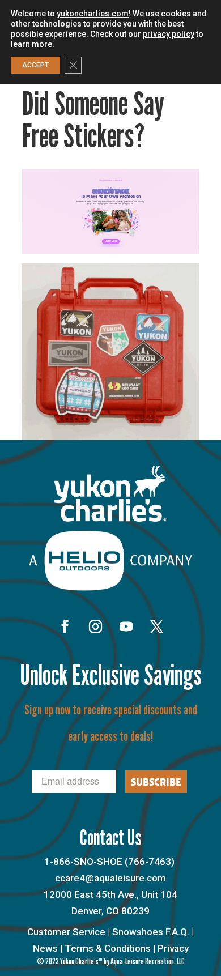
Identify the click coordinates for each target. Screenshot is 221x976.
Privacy (173, 948)
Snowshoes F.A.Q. (150, 931)
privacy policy (168, 34)
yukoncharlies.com (93, 13)
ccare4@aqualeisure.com (110, 878)
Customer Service (66, 931)
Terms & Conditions (108, 948)
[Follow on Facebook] (65, 626)
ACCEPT (35, 65)
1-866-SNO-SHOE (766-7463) (109, 861)
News (45, 948)
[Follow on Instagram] (95, 626)
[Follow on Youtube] (126, 626)
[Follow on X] (156, 626)
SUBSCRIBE (156, 781)
